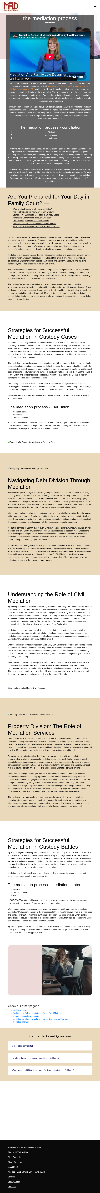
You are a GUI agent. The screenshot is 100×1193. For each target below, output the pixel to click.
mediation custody (21, 1010)
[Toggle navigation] (94, 6)
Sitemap (11, 1177)
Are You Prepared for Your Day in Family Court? (33, 212)
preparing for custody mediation (26, 1016)
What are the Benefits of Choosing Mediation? (32, 209)
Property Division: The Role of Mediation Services (34, 224)
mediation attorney (21, 1022)
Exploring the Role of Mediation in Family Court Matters (36, 1013)
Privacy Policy (14, 1182)
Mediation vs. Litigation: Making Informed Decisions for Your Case (41, 1019)
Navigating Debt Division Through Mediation (32, 218)
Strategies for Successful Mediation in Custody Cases (36, 215)
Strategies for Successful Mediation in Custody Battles (36, 227)
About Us (12, 1187)
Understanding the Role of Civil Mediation (31, 221)
